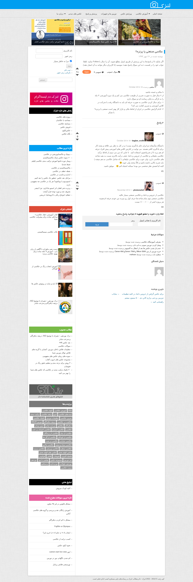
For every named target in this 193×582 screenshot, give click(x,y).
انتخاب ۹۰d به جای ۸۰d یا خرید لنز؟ (56, 533)
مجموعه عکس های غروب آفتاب (57, 360)
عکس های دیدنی (75, 14)
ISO (70, 410)
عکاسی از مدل (66, 433)
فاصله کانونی (66, 456)
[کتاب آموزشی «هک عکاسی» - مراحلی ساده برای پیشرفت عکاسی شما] (65, 221)
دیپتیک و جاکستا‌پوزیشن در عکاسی (146, 42)
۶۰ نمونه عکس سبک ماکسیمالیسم (56, 158)
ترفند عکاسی (46, 414)
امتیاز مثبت (77, 67)
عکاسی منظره (66, 449)
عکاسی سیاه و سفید (64, 445)
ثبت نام (67, 70)
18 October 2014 (123, 140)
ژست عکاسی (66, 468)
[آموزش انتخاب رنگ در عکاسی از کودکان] (65, 272)
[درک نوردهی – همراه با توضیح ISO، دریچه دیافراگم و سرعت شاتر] (65, 307)
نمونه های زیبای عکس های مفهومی (56, 356)
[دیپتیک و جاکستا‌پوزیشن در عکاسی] (139, 32)
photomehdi (138, 190)
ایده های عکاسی (65, 414)
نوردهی (34, 460)
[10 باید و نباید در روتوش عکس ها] (65, 290)
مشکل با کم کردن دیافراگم (59, 520)
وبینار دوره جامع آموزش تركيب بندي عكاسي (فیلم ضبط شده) (54, 43)
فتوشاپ (56, 456)
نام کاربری (67, 51)
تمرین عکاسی (66, 418)
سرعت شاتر (51, 426)
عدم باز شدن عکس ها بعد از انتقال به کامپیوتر (142, 248)
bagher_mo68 (138, 140)
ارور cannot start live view (59, 552)
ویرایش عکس (126, 14)
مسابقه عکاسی (64, 124)
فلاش (49, 456)
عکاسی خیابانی (66, 441)
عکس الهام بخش (65, 452)
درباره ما (60, 14)
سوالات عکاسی (64, 346)
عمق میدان (39, 426)
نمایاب (116, 294)
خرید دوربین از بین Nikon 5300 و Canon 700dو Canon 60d (138, 251)
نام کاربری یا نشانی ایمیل (150, 220)
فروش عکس (65, 127)
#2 (162, 207)
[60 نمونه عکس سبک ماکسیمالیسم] (96, 32)
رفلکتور (60, 426)
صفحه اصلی (157, 14)
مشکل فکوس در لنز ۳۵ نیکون (58, 504)
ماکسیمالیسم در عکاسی (60, 168)
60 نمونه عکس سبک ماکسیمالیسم (103, 42)
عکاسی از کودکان (65, 437)
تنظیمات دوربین (52, 418)
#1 (162, 171)
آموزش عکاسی (142, 14)
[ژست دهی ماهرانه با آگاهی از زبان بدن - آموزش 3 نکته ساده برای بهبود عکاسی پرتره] (65, 255)
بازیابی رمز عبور (64, 72)
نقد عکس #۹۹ (64, 343)
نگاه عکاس (66, 134)
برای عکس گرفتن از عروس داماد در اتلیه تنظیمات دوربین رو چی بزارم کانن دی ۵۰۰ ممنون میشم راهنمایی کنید (143, 298)
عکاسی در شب (52, 441)
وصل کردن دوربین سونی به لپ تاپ (147, 245)
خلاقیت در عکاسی (65, 422)
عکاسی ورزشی (52, 449)
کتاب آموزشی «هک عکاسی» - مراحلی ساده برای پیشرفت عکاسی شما (44, 217)
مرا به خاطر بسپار (61, 61)
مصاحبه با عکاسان (63, 120)
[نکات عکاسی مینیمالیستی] (65, 238)
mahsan (133, 254)
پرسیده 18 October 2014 (139, 87)
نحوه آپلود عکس (64, 545)
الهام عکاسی (47, 410)
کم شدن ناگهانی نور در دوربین (58, 558)
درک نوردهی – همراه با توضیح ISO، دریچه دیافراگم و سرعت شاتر (44, 302)
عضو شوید (142, 214)
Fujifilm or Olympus (62, 526)
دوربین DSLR (37, 422)
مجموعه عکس (56, 460)
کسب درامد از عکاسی (61, 539)
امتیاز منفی (77, 74)
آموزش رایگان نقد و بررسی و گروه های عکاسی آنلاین (51, 512)
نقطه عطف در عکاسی (61, 171)
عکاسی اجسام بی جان (41, 430)
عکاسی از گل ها (49, 437)
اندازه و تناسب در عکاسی (60, 175)
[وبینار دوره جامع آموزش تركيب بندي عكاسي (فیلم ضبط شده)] (53, 32)
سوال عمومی (112, 71)
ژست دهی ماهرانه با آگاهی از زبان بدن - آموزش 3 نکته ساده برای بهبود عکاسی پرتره (44, 251)
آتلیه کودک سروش (63, 488)
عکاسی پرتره (39, 449)
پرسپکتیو (44, 464)
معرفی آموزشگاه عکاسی (151, 241)
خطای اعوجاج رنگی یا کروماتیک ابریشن (54, 195)
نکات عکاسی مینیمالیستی (47, 232)
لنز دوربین (68, 460)
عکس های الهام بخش (47, 452)
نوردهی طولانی (66, 464)
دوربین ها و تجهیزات (109, 14)
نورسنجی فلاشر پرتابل (61, 564)
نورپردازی (54, 464)
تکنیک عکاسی (39, 418)
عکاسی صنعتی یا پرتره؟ (149, 51)
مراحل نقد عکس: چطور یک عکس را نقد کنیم (52, 178)
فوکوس (42, 456)
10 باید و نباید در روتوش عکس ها (45, 284)
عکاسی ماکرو (48, 445)
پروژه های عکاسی (63, 117)
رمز (133, 220)
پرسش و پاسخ (91, 14)
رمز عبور (68, 56)
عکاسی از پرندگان (51, 433)
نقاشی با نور (43, 460)
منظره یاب (156, 254)
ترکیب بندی (35, 414)
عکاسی (69, 430)
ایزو (55, 414)
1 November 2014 (124, 190)
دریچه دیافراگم (50, 422)
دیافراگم (68, 426)
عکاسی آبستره (58, 430)
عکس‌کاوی (66, 130)
